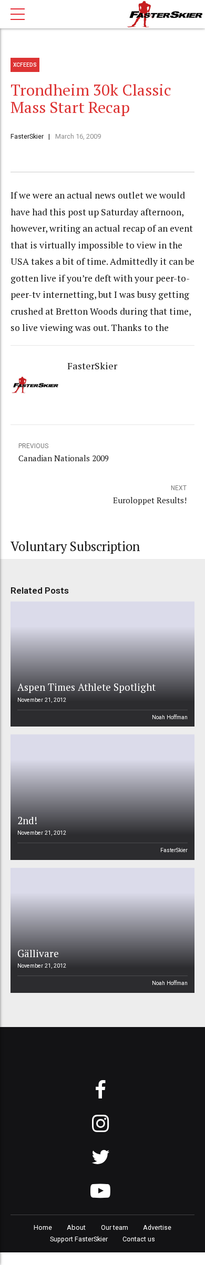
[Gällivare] (101, 930)
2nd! (27, 820)
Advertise (157, 1227)
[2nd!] (101, 796)
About (76, 1227)
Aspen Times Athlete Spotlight (86, 686)
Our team (114, 1227)
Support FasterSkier (79, 1239)
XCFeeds (25, 65)
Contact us (138, 1239)
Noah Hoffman (170, 717)
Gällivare (38, 953)
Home (43, 1227)
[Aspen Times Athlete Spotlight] (101, 664)
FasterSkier (27, 136)
